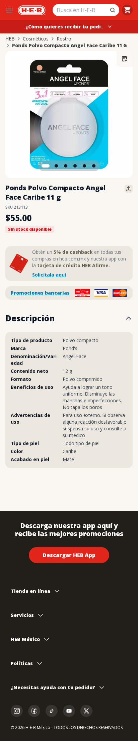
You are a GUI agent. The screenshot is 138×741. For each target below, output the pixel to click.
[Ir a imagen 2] (56, 166)
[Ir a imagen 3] (65, 166)
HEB (10, 38)
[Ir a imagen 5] (84, 166)
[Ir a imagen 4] (75, 166)
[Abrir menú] (9, 10)
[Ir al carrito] (127, 10)
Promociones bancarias (40, 293)
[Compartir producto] (129, 189)
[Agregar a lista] (125, 59)
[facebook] (34, 711)
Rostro (64, 38)
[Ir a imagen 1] (45, 166)
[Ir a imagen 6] (93, 166)
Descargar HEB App (69, 555)
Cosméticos (36, 38)
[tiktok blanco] (52, 711)
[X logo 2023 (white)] (86, 711)
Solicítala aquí (49, 275)
